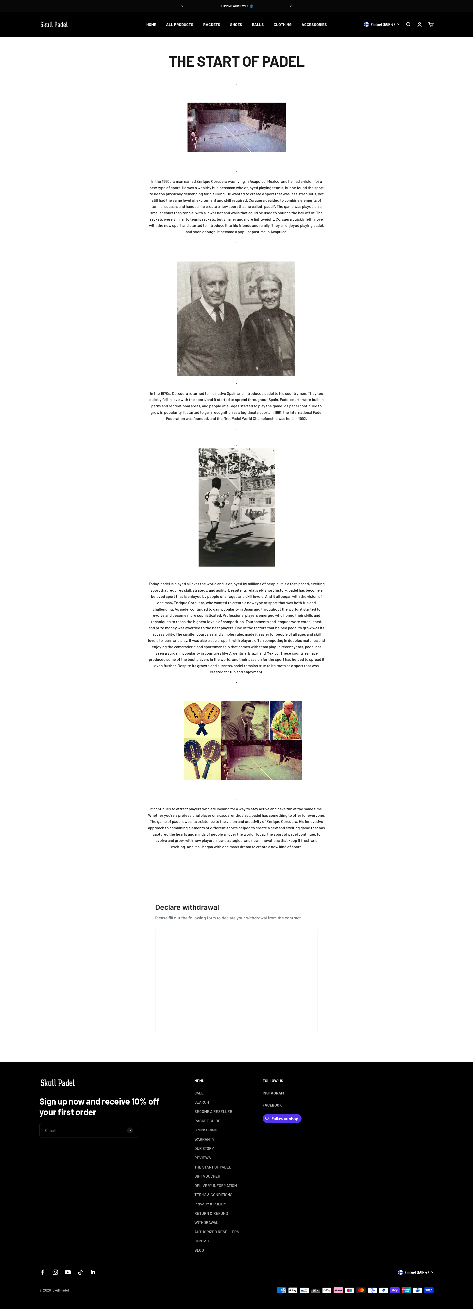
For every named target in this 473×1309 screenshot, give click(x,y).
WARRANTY (204, 1139)
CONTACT (202, 1240)
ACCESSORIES (314, 24)
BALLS (258, 24)
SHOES (236, 24)
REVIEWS (202, 1157)
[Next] (291, 5)
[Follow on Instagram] (55, 1272)
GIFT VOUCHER (207, 1176)
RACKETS (211, 24)
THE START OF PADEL (212, 1167)
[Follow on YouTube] (68, 1272)
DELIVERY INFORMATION (215, 1185)
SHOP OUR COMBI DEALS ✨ (236, 6)
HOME (151, 24)
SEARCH (201, 1102)
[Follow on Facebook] (42, 1272)
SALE (199, 1093)
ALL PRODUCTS (179, 24)
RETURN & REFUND (211, 1213)
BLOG (199, 1250)
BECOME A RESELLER (213, 1111)
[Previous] (182, 5)
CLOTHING (283, 24)
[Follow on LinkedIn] (93, 1272)
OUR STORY (204, 1148)
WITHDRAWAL (206, 1222)
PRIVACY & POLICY (210, 1203)
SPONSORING (205, 1129)
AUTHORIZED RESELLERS (216, 1231)
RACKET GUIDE (207, 1120)
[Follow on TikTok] (80, 1272)
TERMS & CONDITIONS (213, 1194)
